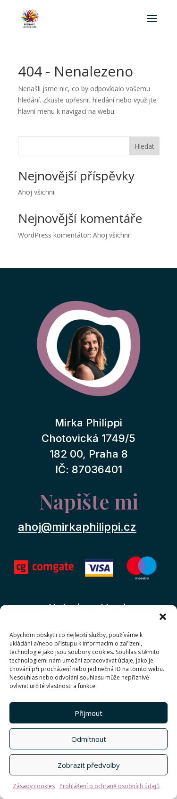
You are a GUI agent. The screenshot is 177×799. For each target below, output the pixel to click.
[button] (163, 616)
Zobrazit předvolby (89, 765)
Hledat (144, 146)
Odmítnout (88, 739)
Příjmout (88, 713)
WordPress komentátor (54, 234)
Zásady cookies (34, 786)
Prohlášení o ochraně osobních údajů (109, 786)
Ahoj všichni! (37, 191)
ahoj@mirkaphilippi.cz (77, 527)
